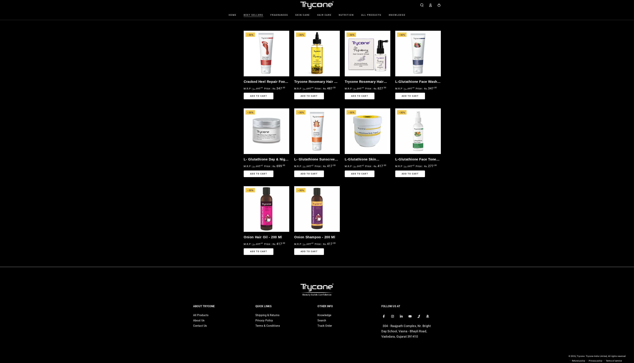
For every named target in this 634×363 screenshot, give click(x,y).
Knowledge (324, 315)
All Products (200, 315)
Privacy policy (595, 361)
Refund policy (578, 361)
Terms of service (614, 361)
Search (321, 320)
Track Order (324, 325)
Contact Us (200, 325)
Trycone (580, 356)
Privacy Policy (264, 320)
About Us (199, 320)
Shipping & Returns (267, 315)
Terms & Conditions (267, 325)
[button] (422, 5)
